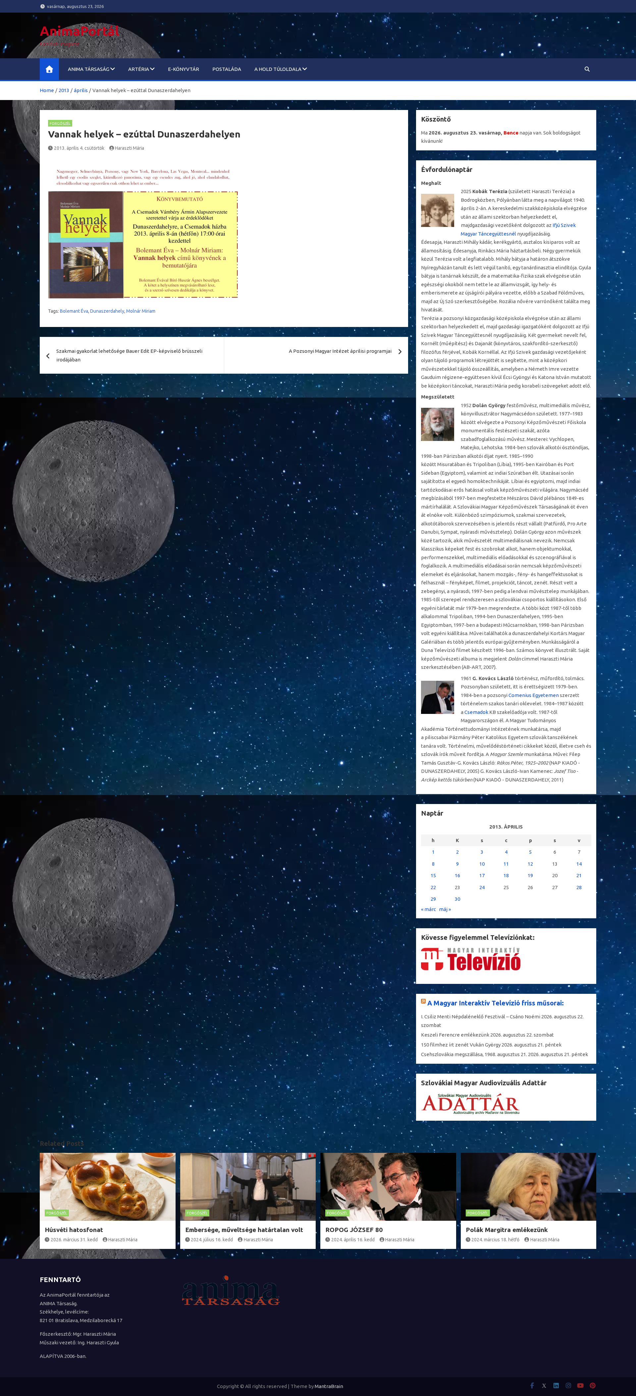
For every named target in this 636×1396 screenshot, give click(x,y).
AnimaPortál (79, 31)
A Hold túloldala (277, 69)
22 (433, 887)
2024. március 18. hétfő (495, 1239)
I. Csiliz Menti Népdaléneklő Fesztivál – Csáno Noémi (480, 1016)
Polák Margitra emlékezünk (507, 1229)
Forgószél (60, 124)
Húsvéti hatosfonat (74, 1229)
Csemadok (476, 712)
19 (530, 875)
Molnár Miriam (140, 311)
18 (506, 875)
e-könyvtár (183, 69)
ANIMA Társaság (88, 69)
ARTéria (138, 69)
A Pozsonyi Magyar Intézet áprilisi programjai (340, 351)
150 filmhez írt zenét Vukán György (461, 1044)
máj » (445, 909)
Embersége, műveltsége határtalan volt (244, 1229)
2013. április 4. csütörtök (79, 148)
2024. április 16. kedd (353, 1239)
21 (579, 875)
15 (433, 875)
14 (579, 864)
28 (579, 887)
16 (457, 875)
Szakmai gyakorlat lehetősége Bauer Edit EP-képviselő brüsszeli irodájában (129, 355)
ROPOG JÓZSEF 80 (354, 1229)
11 (506, 864)
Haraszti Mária (129, 148)
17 (482, 875)
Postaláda (226, 69)
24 (482, 887)
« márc (428, 909)
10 (482, 864)
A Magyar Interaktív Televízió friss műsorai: (495, 1003)
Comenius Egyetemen (533, 695)
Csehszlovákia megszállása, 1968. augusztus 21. (474, 1054)
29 (433, 899)
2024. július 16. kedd (212, 1239)
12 (530, 864)
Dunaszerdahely (107, 311)
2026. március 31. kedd (74, 1239)
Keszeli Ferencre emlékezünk (455, 1035)
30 (457, 899)
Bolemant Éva (74, 311)
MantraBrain (329, 1386)
